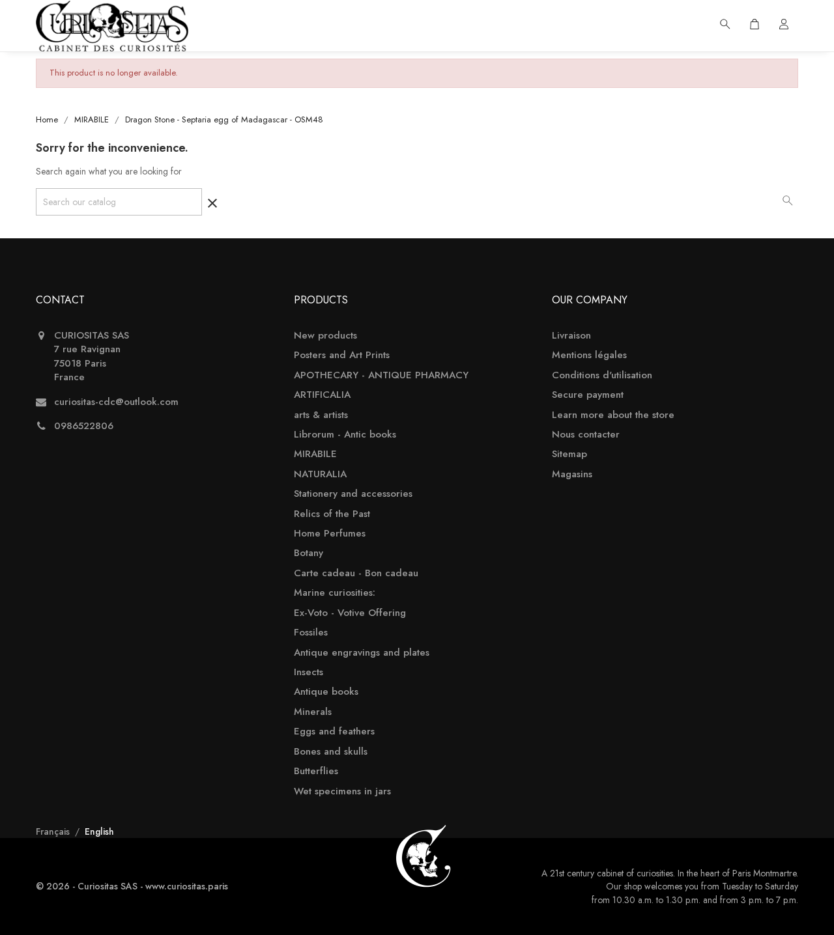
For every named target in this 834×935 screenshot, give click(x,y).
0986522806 (83, 426)
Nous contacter (586, 434)
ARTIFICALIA (322, 395)
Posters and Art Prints (342, 355)
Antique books (326, 692)
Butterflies (316, 771)
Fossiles (311, 632)
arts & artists (321, 415)
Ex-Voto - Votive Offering (350, 613)
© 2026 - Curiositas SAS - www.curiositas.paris (132, 886)
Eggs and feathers (334, 731)
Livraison (571, 335)
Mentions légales (589, 355)
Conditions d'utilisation (602, 375)
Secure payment (588, 395)
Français (54, 831)
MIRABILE (315, 454)
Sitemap (569, 454)
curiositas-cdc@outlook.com (116, 402)
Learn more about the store (613, 415)
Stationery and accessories (353, 494)
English (99, 831)
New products (325, 335)
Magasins (572, 474)
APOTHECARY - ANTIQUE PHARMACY (381, 375)
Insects (308, 672)
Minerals (313, 712)
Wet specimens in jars (342, 791)
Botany (308, 553)
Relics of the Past (332, 514)
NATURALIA (320, 474)
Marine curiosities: (334, 593)
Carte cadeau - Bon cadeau (356, 573)
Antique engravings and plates (361, 653)
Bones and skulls (330, 752)
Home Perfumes (330, 533)
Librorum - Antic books (345, 434)
